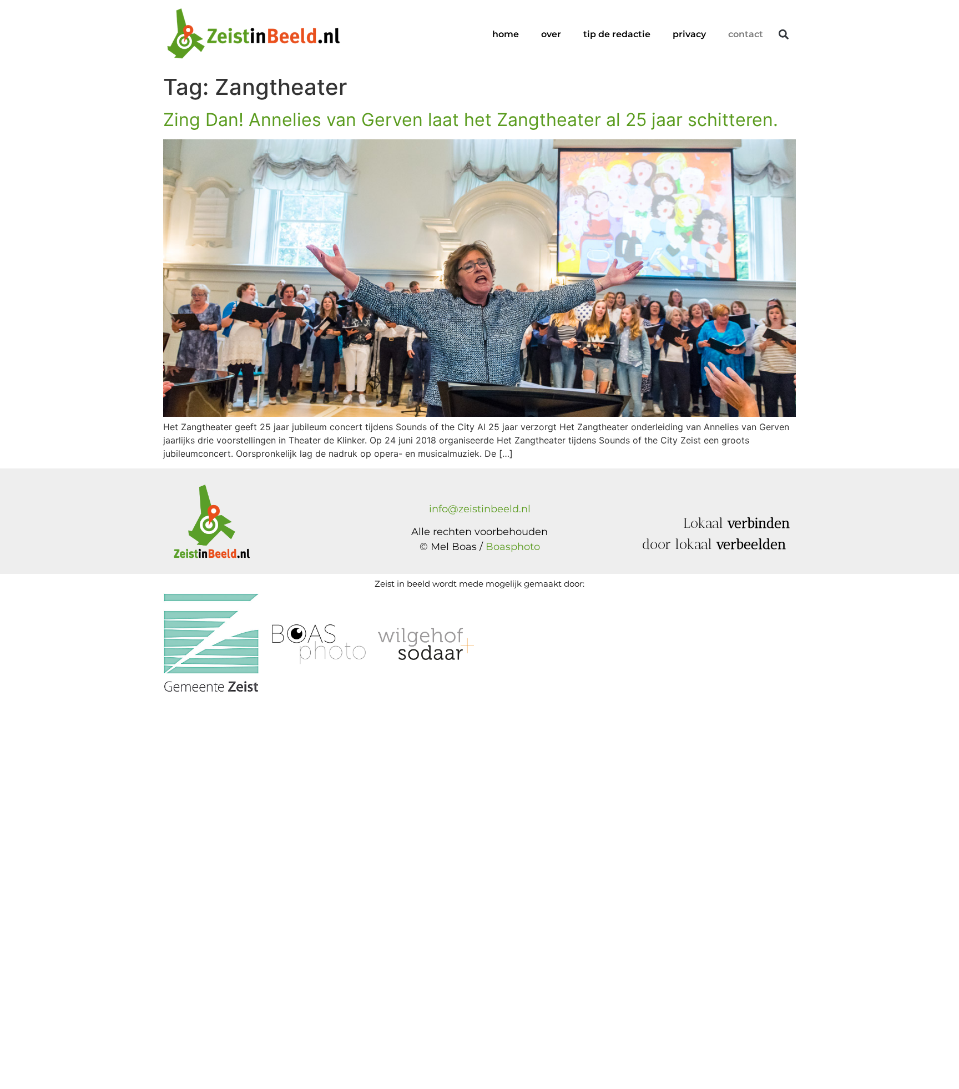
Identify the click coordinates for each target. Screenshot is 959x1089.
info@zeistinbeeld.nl (480, 509)
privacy (689, 34)
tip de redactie (616, 34)
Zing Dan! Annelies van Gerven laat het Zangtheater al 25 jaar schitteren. (470, 119)
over (551, 34)
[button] (783, 35)
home (505, 34)
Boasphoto (513, 547)
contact (745, 34)
